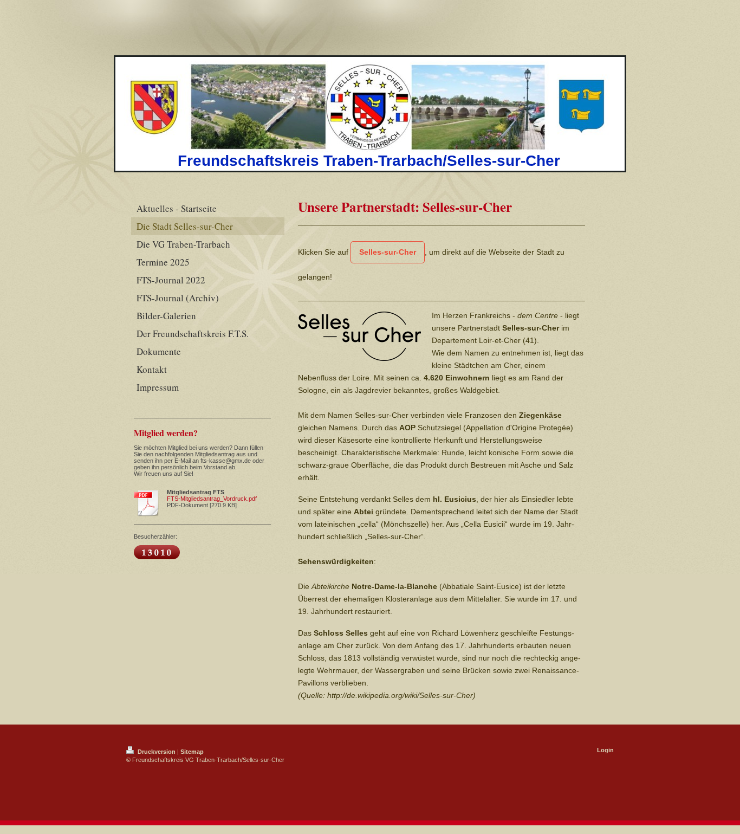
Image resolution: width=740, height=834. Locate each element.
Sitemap (192, 751)
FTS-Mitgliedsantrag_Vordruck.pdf (212, 498)
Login (605, 750)
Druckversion (156, 751)
